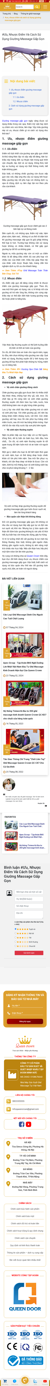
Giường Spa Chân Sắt (31, 369)
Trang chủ (7, 14)
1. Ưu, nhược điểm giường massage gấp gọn (25, 91)
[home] (7, 7)
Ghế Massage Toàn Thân (35, 270)
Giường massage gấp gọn (15, 121)
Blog (16, 14)
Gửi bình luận (29, 953)
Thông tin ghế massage (30, 14)
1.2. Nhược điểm (20, 101)
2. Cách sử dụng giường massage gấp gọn (26, 107)
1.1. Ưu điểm (18, 97)
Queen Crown (33, 556)
